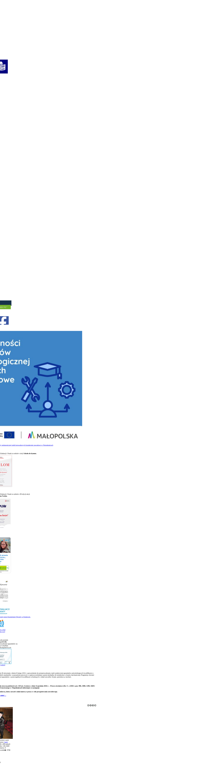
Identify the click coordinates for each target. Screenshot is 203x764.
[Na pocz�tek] (88, 706)
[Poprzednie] (90, 706)
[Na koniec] (95, 706)
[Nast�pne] (93, 706)
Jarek (6, 742)
